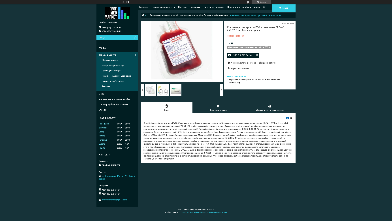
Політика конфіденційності (215, 212)
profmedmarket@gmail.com (114, 199)
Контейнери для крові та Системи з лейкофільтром (204, 15)
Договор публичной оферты (113, 104)
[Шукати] (135, 37)
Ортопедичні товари (111, 70)
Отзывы (103, 110)
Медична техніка (110, 60)
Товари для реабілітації (113, 65)
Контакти (195, 7)
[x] (291, 118)
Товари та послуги (161, 7)
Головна (143, 7)
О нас (101, 94)
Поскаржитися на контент (192, 212)
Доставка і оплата (214, 7)
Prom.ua (210, 209)
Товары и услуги (107, 55)
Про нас (182, 7)
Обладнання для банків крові (164, 15)
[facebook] (287, 118)
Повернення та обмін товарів (243, 7)
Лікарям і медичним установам (116, 76)
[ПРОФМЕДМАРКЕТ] (117, 13)
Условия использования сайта (114, 99)
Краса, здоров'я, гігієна (113, 81)
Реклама (106, 86)
